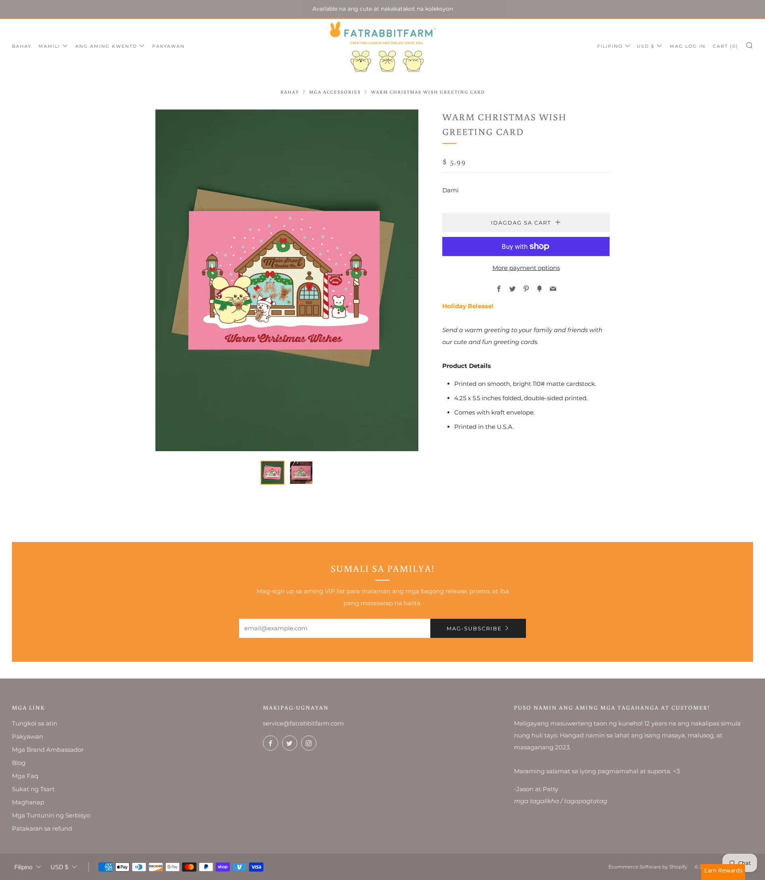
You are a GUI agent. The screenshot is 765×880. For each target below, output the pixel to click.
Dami (450, 190)
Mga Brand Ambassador (48, 749)
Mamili (49, 46)
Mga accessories (335, 92)
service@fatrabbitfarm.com (303, 723)
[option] (286, 280)
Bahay (21, 46)
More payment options (526, 268)
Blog (19, 763)
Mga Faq (25, 776)
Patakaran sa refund (42, 828)
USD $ (646, 46)
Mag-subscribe (474, 628)
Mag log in (688, 46)
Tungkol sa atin (34, 723)
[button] (272, 473)
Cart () (725, 46)
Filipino (610, 46)
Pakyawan (168, 46)
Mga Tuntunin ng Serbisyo (51, 815)
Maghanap (28, 802)
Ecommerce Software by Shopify (647, 867)
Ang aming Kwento (106, 46)
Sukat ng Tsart (33, 789)
